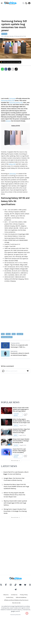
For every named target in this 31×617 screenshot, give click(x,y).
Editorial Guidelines (21, 597)
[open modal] (29, 3)
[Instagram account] (11, 585)
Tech (3, 334)
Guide (16, 445)
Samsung (4, 33)
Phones (8, 334)
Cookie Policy (9, 597)
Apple (16, 425)
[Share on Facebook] (5, 69)
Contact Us (14, 594)
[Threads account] (30, 585)
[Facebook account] (6, 585)
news (13, 334)
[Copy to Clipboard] (16, 69)
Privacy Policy (24, 594)
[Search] (23, 3)
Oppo (15, 435)
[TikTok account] (15, 585)
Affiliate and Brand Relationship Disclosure (16, 600)
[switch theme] (26, 3)
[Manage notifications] (27, 613)
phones (8, 121)
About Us (6, 594)
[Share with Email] (12, 69)
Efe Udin (7, 36)
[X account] (1, 585)
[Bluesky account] (25, 585)
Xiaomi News (16, 414)
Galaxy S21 (12, 164)
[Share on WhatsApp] (2, 69)
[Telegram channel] (15, 589)
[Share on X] (9, 69)
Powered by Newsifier (15, 614)
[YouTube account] (20, 585)
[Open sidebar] (2, 3)
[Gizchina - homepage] (10, 3)
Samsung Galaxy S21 (7, 100)
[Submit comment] (27, 371)
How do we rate (16, 603)
